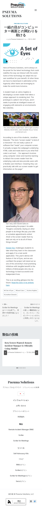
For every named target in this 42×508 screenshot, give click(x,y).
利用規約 (21, 417)
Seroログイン (21, 481)
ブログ (21, 459)
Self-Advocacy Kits (21, 454)
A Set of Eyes (8, 290)
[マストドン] (34, 501)
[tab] (17, 367)
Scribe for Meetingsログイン (21, 476)
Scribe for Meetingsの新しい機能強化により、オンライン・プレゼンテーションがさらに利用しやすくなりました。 (31, 312)
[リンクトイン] (31, 501)
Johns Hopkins (32, 290)
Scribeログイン (21, 470)
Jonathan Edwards (10, 294)
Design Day (10, 248)
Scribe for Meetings (21, 441)
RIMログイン (21, 465)
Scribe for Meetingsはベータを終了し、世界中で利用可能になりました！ (10, 309)
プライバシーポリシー (21, 411)
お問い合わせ (21, 406)
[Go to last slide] (5, 352)
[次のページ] (36, 352)
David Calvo (20, 290)
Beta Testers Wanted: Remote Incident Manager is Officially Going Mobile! (19, 345)
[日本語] (20, 393)
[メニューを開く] (37, 10)
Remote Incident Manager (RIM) (21, 430)
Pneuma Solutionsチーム (18, 39)
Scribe (21, 435)
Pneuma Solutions (21, 23)
